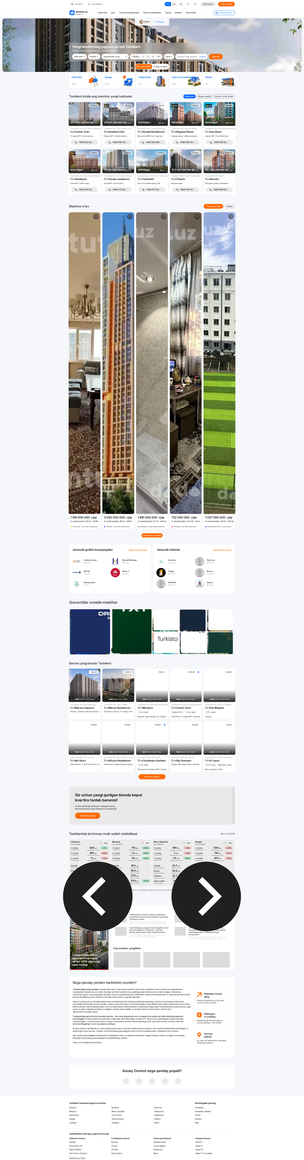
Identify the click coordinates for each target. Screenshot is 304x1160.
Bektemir (115, 1107)
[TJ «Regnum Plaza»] (186, 133)
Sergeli (72, 1119)
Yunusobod (116, 1115)
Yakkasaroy (159, 1111)
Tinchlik (114, 1149)
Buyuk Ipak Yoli (75, 1146)
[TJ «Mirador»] (152, 710)
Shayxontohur (118, 1119)
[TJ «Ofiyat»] (186, 180)
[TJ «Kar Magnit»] (219, 710)
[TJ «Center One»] (84, 133)
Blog (197, 1122)
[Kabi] (96, 216)
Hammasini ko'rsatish (152, 535)
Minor (155, 1153)
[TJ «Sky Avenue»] (186, 761)
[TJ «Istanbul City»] (118, 133)
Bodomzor (158, 1149)
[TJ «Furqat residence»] (118, 180)
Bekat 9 (199, 1146)
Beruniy (114, 1142)
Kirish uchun (208, 4)
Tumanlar (202, 57)
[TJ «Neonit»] (219, 180)
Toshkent (78, 4)
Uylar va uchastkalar (152, 12)
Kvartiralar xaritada (203, 1111)
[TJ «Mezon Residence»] (118, 708)
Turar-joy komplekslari (129, 12)
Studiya (136, 56)
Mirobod (72, 1111)
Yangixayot (159, 1115)
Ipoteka (178, 12)
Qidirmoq (216, 56)
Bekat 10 (199, 1149)
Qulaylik (127, 153)
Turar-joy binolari (213, 206)
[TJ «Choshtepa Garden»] (152, 763)
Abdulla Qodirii (159, 1142)
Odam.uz (76, 1042)
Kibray (156, 1122)
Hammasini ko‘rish (138, 550)
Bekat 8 (199, 1142)
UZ (195, 4)
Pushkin (72, 1142)
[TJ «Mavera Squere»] (84, 708)
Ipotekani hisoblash (225, 13)
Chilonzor (158, 1107)
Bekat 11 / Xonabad (204, 1153)
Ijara (113, 12)
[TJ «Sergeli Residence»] (152, 133)
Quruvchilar (191, 12)
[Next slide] (97, 363)
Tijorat (168, 12)
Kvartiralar (199, 1107)
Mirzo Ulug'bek (118, 1111)
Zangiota (115, 1122)
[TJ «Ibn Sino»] (84, 761)
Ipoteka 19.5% (177, 712)
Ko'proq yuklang (152, 777)
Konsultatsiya (97, 4)
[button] (149, 656)
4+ (158, 56)
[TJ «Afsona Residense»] (118, 761)
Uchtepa (72, 1122)
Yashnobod (74, 1115)
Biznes (128, 105)
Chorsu (114, 1146)
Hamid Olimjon (75, 1149)
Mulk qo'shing (226, 4)
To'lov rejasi (143, 712)
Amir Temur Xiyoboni (78, 1153)
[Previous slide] (71, 363)
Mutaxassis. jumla (224, 765)
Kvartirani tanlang (87, 815)
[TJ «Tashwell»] (152, 180)
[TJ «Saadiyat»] (84, 180)
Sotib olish (102, 12)
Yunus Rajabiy (159, 1146)
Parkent (157, 1119)
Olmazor (72, 1107)
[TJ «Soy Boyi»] (219, 133)
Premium (93, 105)
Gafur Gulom (116, 1153)
